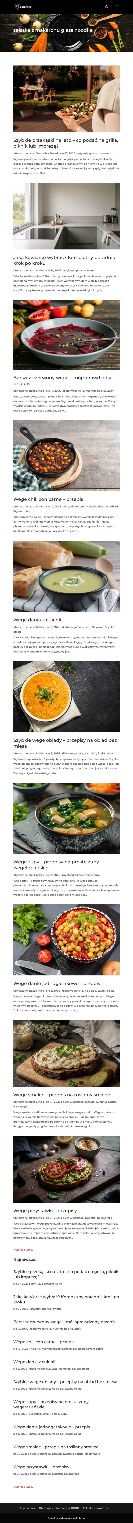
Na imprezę (104, 1218)
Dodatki (90, 1218)
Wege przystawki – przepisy (45, 1210)
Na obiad (112, 506)
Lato (87, 627)
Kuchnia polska (95, 390)
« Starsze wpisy (23, 1249)
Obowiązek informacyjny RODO (59, 1508)
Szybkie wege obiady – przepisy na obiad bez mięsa (65, 1381)
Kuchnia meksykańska (89, 506)
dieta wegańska (73, 390)
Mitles (40, 270)
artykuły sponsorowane (93, 153)
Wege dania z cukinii (37, 620)
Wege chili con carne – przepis (48, 499)
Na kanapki (20, 1106)
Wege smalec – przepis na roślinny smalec (61, 1095)
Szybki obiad (21, 511)
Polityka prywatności (96, 1508)
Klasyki (68, 506)
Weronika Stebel (47, 153)
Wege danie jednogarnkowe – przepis (56, 983)
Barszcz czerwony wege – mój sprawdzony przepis (64, 1321)
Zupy (110, 390)
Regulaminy (27, 1508)
